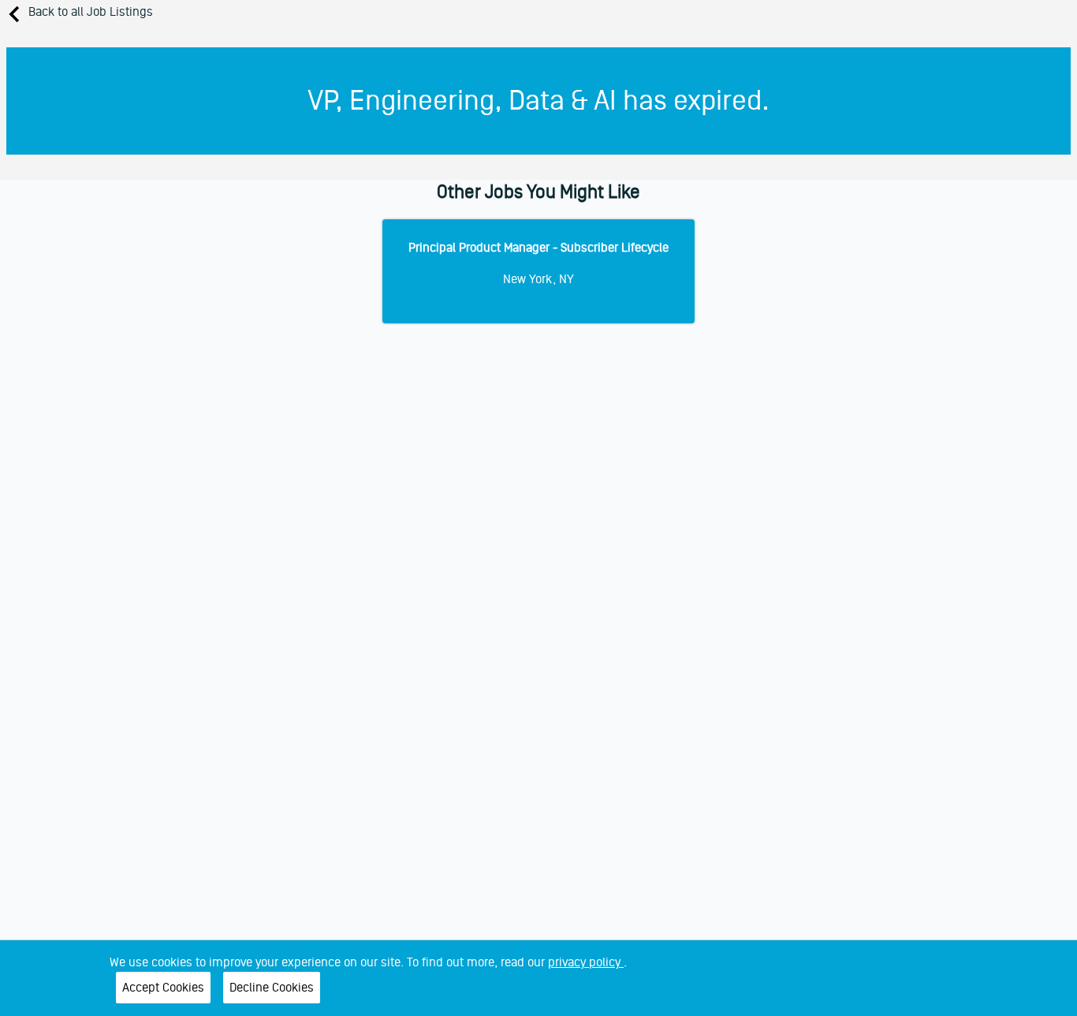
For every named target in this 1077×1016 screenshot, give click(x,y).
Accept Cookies (163, 988)
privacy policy (586, 962)
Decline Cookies (271, 988)
